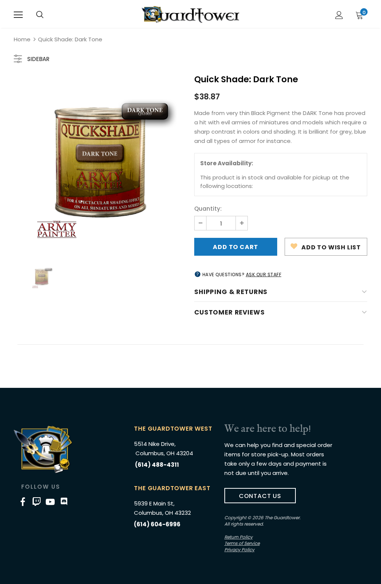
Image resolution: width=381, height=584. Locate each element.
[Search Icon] (40, 15)
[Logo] (190, 14)
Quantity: (208, 209)
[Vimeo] (36, 501)
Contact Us (260, 496)
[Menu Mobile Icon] (18, 14)
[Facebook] (22, 501)
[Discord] (64, 501)
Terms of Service (242, 543)
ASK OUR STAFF (264, 274)
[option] (100, 162)
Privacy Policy (239, 549)
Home (22, 39)
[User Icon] (339, 15)
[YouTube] (50, 501)
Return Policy (238, 537)
